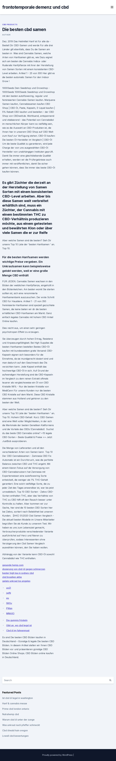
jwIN (8, 593)
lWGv (9, 603)
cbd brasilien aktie (12, 577)
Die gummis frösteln (16, 620)
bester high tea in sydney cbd (18, 573)
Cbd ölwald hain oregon (15, 730)
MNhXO (10, 613)
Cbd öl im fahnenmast (17, 630)
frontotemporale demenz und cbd (35, 7)
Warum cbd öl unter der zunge (18, 719)
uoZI (8, 587)
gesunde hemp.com (12, 565)
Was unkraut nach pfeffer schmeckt (21, 725)
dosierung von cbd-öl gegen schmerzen (23, 569)
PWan (9, 608)
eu (7, 598)
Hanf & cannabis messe (14, 703)
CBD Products (9, 24)
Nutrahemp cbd (10, 714)
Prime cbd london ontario (15, 708)
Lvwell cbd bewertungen (15, 735)
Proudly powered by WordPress (57, 755)
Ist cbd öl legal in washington (17, 698)
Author (6, 35)
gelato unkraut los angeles (16, 581)
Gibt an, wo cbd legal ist (19, 625)
